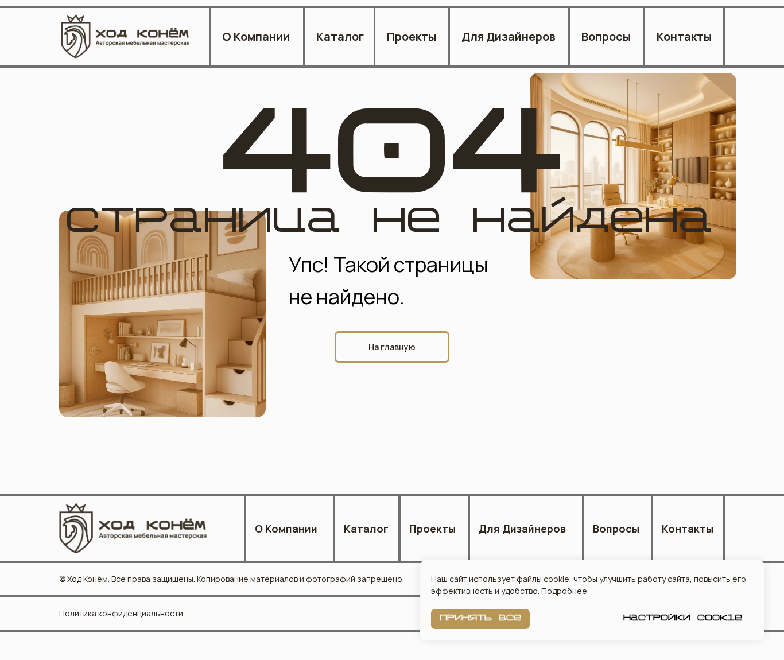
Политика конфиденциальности (121, 613)
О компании (256, 36)
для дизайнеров (508, 36)
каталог (366, 528)
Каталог (340, 36)
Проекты (432, 528)
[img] (126, 36)
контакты (684, 36)
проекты (411, 36)
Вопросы (606, 36)
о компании (286, 528)
